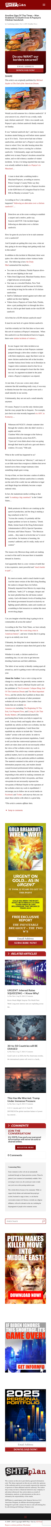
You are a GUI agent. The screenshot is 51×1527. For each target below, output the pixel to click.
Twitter (19, 795)
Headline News (32, 24)
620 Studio (40, 1522)
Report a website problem (13, 1525)
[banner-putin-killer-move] (25, 1303)
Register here (25, 1147)
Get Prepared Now (16, 711)
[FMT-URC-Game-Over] (25, 1372)
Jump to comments (15, 810)
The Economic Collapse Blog (29, 688)
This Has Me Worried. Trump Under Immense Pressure (23, 1099)
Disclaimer (26, 1525)
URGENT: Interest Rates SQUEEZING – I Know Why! (23, 992)
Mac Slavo (12, 996)
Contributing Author (13, 24)
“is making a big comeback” (20, 497)
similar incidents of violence (25, 338)
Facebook (9, 795)
